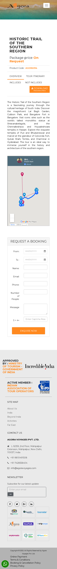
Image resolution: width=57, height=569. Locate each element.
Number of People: (15, 296)
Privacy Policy (17, 566)
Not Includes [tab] (33, 82)
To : (17, 260)
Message (14, 307)
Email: (16, 276)
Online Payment (18, 556)
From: (16, 251)
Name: (15, 268)
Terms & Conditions (20, 559)
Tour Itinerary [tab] (35, 76)
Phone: (15, 284)
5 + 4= (16, 320)
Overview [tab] (16, 76)
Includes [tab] (15, 82)
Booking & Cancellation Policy (25, 563)
